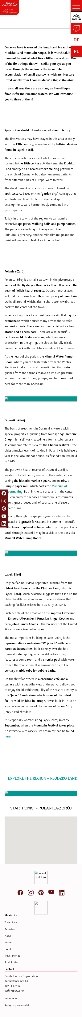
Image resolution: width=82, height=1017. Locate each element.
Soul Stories (11, 962)
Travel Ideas (11, 923)
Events (8, 949)
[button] (15, 857)
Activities (10, 929)
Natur (8, 936)
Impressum (11, 998)
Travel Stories (12, 956)
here (7, 736)
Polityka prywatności (17, 1006)
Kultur (8, 942)
